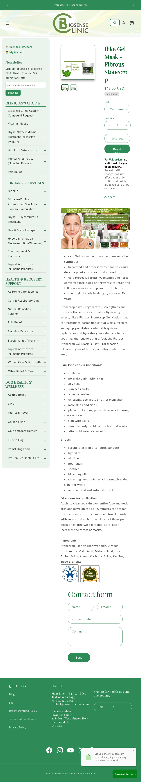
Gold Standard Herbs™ (23, 430)
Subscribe (13, 92)
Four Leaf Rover (18, 412)
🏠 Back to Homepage (19, 46)
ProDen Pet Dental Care (23, 458)
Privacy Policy (17, 727)
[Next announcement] (134, 5)
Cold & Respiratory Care (24, 300)
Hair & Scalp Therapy (21, 230)
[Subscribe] (113, 707)
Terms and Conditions (22, 719)
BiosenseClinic (62, 773)
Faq (11, 702)
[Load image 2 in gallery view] (73, 87)
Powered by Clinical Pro (82, 773)
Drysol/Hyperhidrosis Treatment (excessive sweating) (22, 136)
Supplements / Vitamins (23, 340)
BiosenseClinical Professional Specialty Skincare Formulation (22, 204)
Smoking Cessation (20, 331)
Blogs (12, 694)
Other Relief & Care (21, 371)
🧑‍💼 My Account (15, 52)
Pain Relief (15, 171)
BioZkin (13, 190)
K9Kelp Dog (16, 440)
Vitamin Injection (19, 123)
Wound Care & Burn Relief (25, 362)
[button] (8, 23)
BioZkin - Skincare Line (23, 150)
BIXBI (11, 403)
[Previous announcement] (7, 5)
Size (106, 101)
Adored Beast (17, 394)
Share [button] (111, 196)
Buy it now (117, 150)
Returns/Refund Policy (23, 710)
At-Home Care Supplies (23, 291)
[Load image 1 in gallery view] (65, 87)
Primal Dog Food (19, 449)
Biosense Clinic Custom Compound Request (23, 113)
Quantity (109, 117)
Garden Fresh (16, 421)
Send (79, 657)
